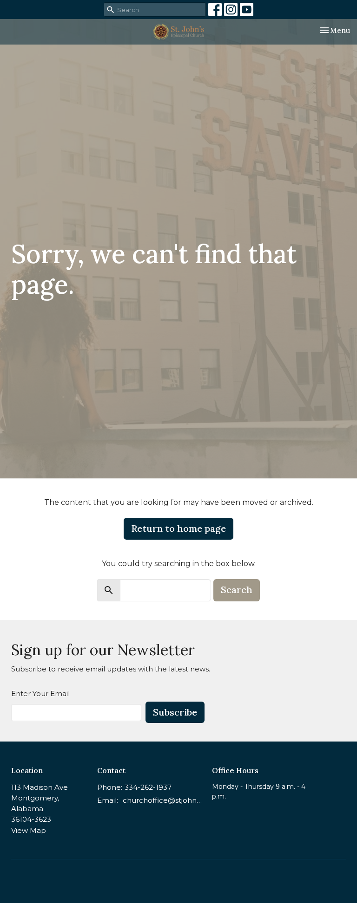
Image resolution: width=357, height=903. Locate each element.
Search (236, 589)
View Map (28, 830)
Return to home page (178, 528)
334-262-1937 (148, 787)
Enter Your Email (40, 693)
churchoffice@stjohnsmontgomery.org (163, 800)
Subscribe (175, 712)
